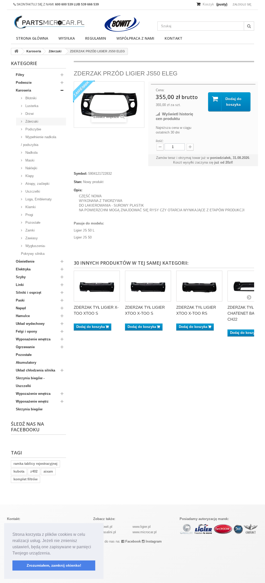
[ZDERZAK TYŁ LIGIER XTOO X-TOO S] (148, 286)
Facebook (132, 541)
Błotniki (30, 98)
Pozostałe (32, 222)
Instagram (153, 541)
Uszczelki (32, 191)
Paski (20, 300)
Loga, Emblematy (38, 199)
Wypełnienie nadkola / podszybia (38, 141)
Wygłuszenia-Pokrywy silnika (33, 250)
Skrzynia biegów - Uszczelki (30, 382)
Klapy (29, 176)
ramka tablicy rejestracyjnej (35, 464)
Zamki (29, 230)
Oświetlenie (25, 261)
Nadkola (31, 152)
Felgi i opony (26, 331)
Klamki (30, 207)
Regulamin (95, 38)
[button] (52, 553)
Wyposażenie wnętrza (33, 339)
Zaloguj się (242, 4)
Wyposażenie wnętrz (32, 401)
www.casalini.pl (104, 532)
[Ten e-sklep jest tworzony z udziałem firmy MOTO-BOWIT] (122, 23)
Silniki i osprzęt (28, 292)
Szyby (21, 277)
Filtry (20, 75)
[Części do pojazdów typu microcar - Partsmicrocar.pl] (49, 22)
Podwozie (24, 83)
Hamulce (23, 316)
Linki (20, 285)
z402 (34, 471)
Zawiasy (31, 238)
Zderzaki (31, 121)
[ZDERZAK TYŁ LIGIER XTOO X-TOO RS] (199, 286)
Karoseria (23, 90)
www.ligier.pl (141, 527)
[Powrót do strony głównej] (16, 51)
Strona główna (32, 38)
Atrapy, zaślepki (36, 184)
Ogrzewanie (25, 347)
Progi (28, 215)
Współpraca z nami (135, 38)
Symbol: (80, 173)
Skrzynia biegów (29, 409)
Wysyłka (66, 38)
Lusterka (31, 106)
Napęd (21, 308)
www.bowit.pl (102, 527)
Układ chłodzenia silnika (35, 370)
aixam (48, 471)
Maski (29, 160)
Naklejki (30, 168)
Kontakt (173, 38)
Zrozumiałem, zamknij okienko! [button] (54, 565)
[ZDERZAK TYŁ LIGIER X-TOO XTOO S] (97, 286)
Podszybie (32, 129)
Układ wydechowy (30, 324)
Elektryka (23, 269)
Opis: (78, 190)
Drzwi (29, 114)
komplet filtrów (25, 479)
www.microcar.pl (144, 532)
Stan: (78, 182)
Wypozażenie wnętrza (33, 394)
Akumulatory (26, 362)
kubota (18, 471)
